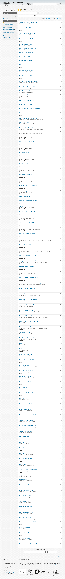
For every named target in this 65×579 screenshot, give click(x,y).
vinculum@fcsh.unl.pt (10, 572)
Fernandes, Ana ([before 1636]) (26, 365)
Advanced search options (40, 15)
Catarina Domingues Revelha (8, 32)
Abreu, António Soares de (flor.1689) (28, 200)
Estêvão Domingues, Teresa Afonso (9, 29)
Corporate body (6, 18)
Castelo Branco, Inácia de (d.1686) (27, 272)
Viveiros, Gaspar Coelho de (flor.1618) (28, 22)
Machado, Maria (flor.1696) (25, 104)
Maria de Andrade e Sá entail (26, 112)
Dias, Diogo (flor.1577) (24, 464)
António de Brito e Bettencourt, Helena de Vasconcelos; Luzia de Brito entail (37, 250)
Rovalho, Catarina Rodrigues (26, 52)
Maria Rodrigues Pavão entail (26, 91)
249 (51, 552)
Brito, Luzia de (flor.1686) (25, 244)
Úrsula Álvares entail (24, 436)
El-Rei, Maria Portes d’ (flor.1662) (27, 359)
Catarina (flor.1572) (24, 294)
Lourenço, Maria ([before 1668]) (26, 310)
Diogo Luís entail (23, 398)
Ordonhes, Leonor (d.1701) (25, 527)
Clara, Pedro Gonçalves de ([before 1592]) (29, 81)
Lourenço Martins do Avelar (8, 37)
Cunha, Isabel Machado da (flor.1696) (28, 118)
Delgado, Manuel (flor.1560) (25, 532)
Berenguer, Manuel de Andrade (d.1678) (28, 543)
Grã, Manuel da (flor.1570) (25, 403)
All (3, 15)
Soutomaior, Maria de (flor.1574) (27, 38)
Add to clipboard (61, 22)
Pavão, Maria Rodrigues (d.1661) (27, 86)
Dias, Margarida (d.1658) (25, 517)
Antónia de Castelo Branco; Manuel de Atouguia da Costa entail (34, 283)
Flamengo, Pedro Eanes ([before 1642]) (28, 185)
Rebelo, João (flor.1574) (24, 484)
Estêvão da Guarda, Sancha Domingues (10, 39)
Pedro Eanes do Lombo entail (26, 217)
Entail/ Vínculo (7, 21)
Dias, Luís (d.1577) (23, 442)
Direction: (54, 18)
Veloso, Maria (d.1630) (24, 501)
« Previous (26, 552)
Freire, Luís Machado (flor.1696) (26, 100)
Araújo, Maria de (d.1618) (25, 27)
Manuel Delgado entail (24, 538)
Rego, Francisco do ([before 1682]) (27, 521)
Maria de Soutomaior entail (25, 44)
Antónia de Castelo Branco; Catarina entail (29, 299)
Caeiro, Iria (22, 343)
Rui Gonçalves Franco (7, 30)
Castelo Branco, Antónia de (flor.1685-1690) (29, 255)
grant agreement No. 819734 (50, 564)
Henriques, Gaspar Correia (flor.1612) (28, 266)
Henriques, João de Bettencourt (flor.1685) (29, 261)
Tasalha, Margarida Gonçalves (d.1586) (28, 469)
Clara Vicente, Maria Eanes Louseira (9, 34)
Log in (60, 1)
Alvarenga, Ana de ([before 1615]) (27, 420)
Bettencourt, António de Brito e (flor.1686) (29, 239)
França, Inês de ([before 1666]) (26, 70)
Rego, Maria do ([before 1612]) (26, 338)
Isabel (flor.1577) (23, 479)
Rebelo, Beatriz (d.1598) (25, 95)
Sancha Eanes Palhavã (7, 26)
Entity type (5, 13)
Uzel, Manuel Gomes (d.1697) (26, 174)
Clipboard (60, 3)
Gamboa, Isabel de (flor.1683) (26, 196)
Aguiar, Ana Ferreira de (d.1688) (26, 206)
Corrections (42, 1)
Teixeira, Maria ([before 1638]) (26, 222)
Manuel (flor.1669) (23, 163)
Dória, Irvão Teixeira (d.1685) (26, 512)
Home (38, 1)
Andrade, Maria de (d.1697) (25, 122)
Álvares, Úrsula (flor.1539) (25, 431)
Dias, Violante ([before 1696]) (26, 75)
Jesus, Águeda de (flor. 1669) (26, 169)
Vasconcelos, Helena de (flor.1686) (27, 233)
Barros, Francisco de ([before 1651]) (27, 425)
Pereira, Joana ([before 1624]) (26, 370)
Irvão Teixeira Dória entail (25, 506)
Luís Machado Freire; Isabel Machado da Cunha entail (32, 132)
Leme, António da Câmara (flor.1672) (28, 288)
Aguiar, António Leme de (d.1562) (27, 141)
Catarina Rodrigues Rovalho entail (27, 48)
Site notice (55, 1)
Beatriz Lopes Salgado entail (26, 60)
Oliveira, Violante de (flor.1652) (26, 376)
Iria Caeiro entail (23, 348)
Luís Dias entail (23, 447)
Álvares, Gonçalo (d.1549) (25, 147)
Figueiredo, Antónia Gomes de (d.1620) (28, 321)
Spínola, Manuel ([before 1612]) (26, 332)
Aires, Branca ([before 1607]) (26, 191)
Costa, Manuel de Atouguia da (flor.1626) (29, 277)
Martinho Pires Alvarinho (7, 27)
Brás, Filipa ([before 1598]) (25, 495)
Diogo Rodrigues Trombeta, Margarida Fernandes (12, 24)
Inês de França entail (24, 64)
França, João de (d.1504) (25, 152)
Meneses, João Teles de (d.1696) (26, 316)
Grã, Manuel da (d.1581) (25, 381)
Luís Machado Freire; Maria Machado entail (29, 108)
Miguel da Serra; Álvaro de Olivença (9, 35)
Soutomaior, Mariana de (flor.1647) (27, 33)
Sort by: (43, 18)
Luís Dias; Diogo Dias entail (25, 458)
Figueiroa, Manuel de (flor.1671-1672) (28, 490)
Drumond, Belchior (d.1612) (26, 136)
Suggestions (49, 1)
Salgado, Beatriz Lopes (24, 56)
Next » (54, 552)
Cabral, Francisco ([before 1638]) (27, 228)
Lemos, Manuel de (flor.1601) (26, 392)
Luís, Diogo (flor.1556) (24, 387)
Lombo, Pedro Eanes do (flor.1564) (27, 211)
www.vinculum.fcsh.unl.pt (8, 575)
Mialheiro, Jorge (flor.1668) (25, 354)
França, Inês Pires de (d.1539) (26, 180)
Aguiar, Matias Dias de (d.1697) (26, 305)
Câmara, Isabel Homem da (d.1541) (27, 158)
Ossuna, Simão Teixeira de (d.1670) (27, 414)
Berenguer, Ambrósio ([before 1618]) (28, 327)
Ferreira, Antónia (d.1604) (25, 409)
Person (4, 16)
